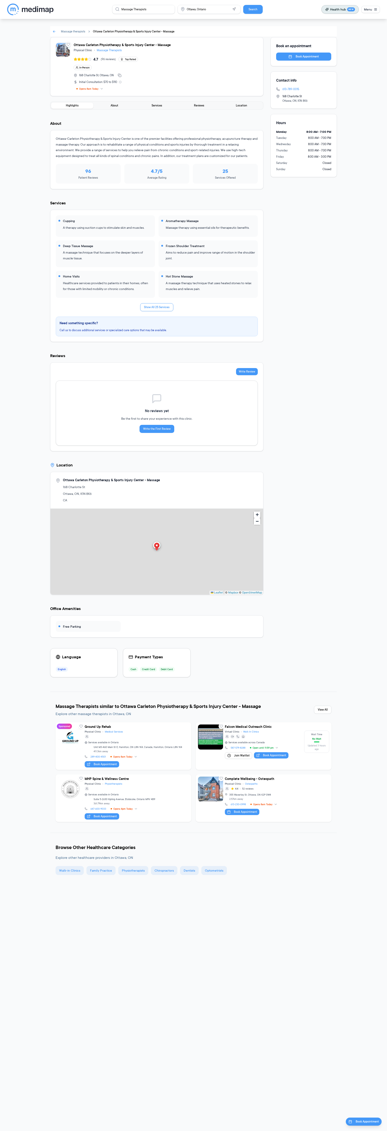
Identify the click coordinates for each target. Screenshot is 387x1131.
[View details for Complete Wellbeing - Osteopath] (263, 798)
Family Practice (101, 870)
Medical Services (114, 731)
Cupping (69, 221)
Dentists (189, 870)
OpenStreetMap (252, 592)
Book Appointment (307, 56)
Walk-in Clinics (69, 870)
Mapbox (233, 592)
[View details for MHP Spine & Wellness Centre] (123, 798)
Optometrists (214, 870)
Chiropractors (164, 870)
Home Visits (71, 276)
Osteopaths (251, 783)
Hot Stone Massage (179, 276)
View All (323, 710)
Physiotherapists (113, 783)
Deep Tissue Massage (78, 246)
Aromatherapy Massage (182, 221)
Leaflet (218, 592)
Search (253, 9)
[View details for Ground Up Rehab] (123, 746)
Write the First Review (157, 429)
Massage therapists (73, 31)
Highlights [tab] (72, 105)
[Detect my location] (234, 9)
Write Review (247, 371)
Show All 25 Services (157, 307)
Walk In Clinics (251, 731)
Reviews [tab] (199, 105)
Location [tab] (241, 105)
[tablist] (156, 106)
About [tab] (114, 105)
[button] (156, 547)
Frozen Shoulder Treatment (185, 246)
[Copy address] (120, 75)
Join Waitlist (242, 755)
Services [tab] (157, 105)
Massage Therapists (109, 50)
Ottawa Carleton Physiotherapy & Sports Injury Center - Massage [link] (133, 31)
